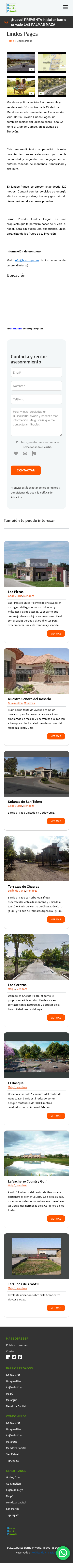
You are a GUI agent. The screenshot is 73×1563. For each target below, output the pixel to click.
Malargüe (11, 1400)
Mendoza (28, 596)
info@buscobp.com (27, 260)
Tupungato (12, 1460)
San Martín (12, 1509)
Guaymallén (15, 703)
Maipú (11, 989)
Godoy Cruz (15, 596)
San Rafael (12, 1454)
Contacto (11, 1351)
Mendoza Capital (16, 1406)
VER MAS (56, 633)
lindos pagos (16, 328)
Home (10, 41)
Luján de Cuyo (16, 890)
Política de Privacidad (44, 1552)
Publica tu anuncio (17, 1345)
